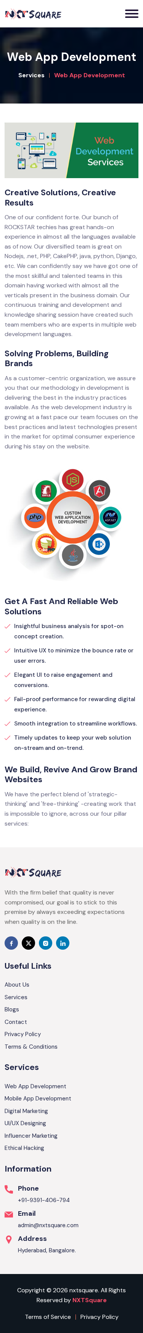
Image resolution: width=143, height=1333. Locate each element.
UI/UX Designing (25, 1123)
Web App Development (35, 1086)
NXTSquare (89, 1300)
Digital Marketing (26, 1111)
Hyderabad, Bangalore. (47, 1250)
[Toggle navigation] (131, 14)
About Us (17, 985)
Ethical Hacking (24, 1148)
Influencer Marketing (31, 1136)
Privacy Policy (23, 1034)
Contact (16, 1022)
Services (31, 75)
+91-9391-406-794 (44, 1200)
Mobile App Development (38, 1098)
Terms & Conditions (31, 1047)
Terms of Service (48, 1317)
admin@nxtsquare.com (48, 1225)
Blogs (12, 1009)
